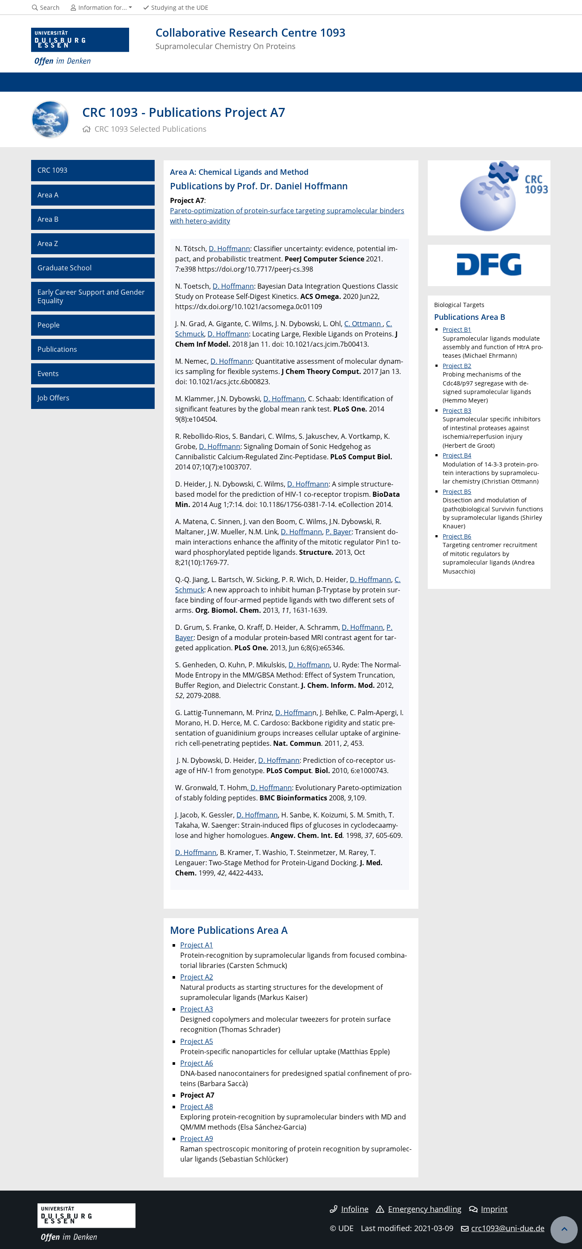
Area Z (47, 243)
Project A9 (196, 1138)
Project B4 (457, 455)
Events (48, 373)
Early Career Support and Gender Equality (91, 296)
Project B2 (457, 366)
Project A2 (196, 977)
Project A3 (196, 1009)
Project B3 (457, 410)
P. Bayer (339, 531)
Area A (47, 195)
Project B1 (457, 329)
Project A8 (196, 1106)
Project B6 (457, 536)
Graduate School (64, 267)
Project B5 (457, 491)
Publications (57, 349)
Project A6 (196, 1063)
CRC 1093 (52, 170)
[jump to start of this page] (564, 1229)
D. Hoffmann (229, 248)
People (48, 325)
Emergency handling (424, 1209)
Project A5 (196, 1041)
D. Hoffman (293, 712)
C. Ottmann (363, 323)
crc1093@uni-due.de (508, 1228)
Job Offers (53, 398)
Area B (47, 219)
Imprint (494, 1209)
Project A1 (196, 945)
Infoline (355, 1209)
